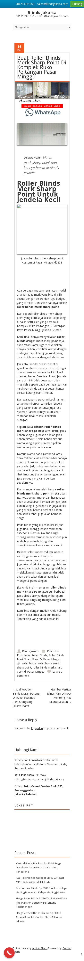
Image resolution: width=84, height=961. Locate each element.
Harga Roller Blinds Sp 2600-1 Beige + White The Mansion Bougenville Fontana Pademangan (41, 902)
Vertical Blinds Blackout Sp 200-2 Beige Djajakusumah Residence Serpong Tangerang (38, 867)
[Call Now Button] (9, 952)
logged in (37, 728)
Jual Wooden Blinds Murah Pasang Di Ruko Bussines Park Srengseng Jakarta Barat (26, 698)
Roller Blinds (39, 655)
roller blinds (29, 663)
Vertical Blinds (39, 948)
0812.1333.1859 (23, 775)
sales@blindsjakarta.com (29, 779)
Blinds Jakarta (30, 651)
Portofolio (23, 655)
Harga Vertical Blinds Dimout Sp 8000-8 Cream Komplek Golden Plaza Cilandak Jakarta (39, 917)
